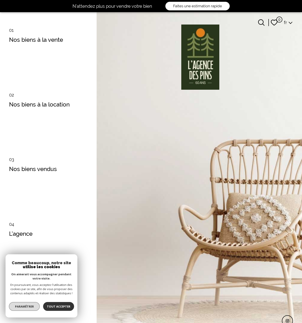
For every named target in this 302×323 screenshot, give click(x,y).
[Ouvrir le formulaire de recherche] (261, 22)
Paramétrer (24, 306)
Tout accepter (58, 306)
